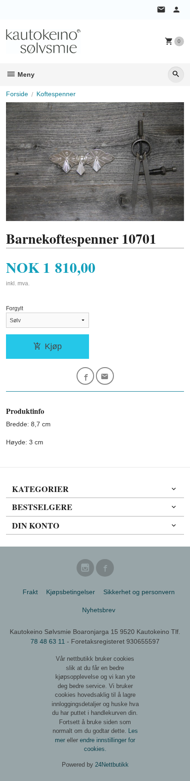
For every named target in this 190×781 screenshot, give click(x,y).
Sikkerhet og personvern (139, 592)
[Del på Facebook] (86, 376)
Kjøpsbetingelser (70, 592)
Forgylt (14, 308)
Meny (25, 74)
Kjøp (53, 346)
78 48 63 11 (47, 641)
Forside (17, 94)
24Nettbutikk (112, 764)
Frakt (30, 592)
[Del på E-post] (105, 376)
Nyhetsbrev (98, 610)
